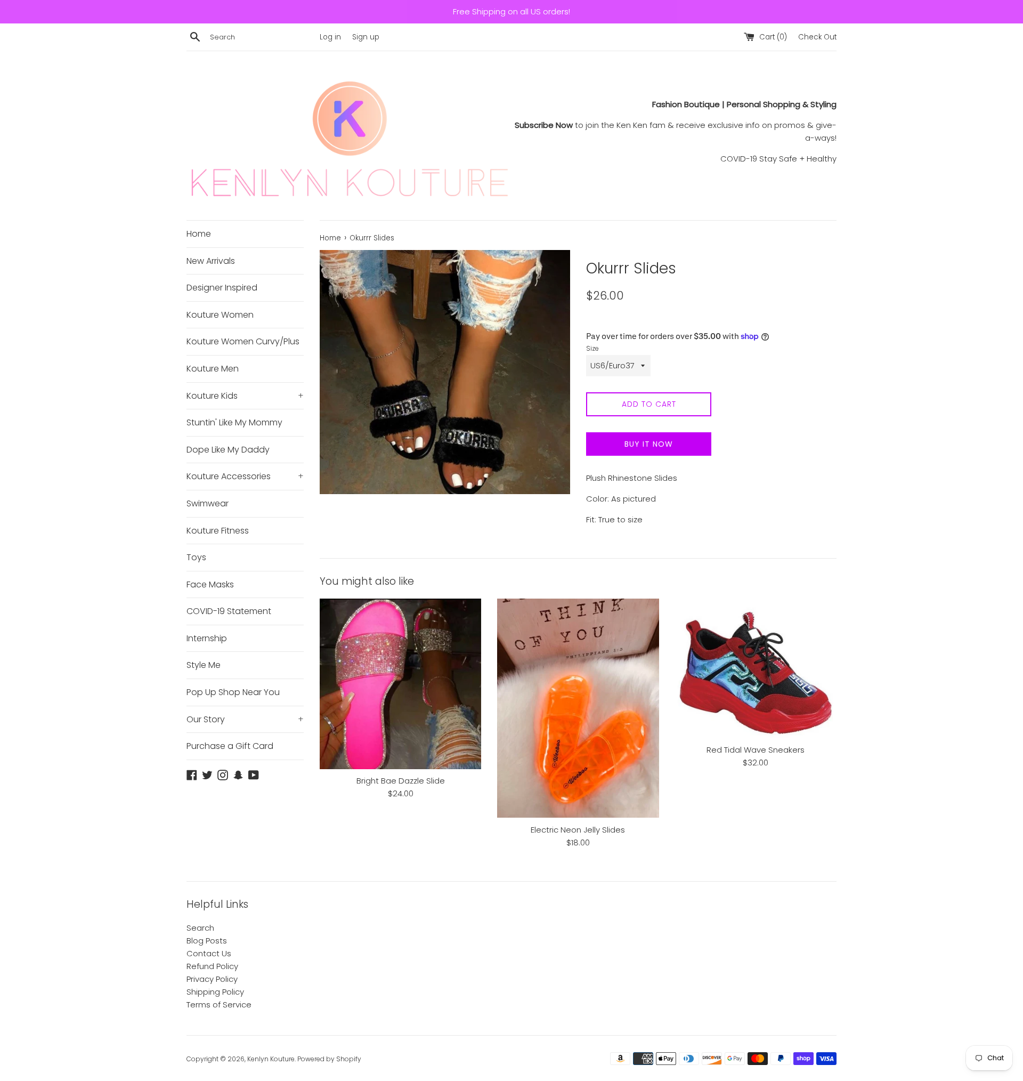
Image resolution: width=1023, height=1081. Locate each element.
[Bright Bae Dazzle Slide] (400, 684)
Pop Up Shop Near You (233, 692)
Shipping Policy (215, 991)
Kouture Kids (245, 396)
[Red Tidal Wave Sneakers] (756, 668)
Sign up (365, 37)
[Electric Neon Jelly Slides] (578, 708)
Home (198, 234)
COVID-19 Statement (228, 611)
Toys (196, 557)
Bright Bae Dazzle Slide (400, 780)
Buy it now (648, 444)
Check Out (817, 37)
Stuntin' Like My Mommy (234, 422)
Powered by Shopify (329, 1058)
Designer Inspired (221, 287)
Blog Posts (206, 940)
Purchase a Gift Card (229, 746)
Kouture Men (212, 368)
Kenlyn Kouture (271, 1058)
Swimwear (207, 503)
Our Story (245, 719)
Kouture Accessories (245, 476)
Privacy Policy (212, 979)
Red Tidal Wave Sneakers (756, 749)
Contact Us (208, 953)
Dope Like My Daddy (228, 449)
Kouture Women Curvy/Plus (242, 341)
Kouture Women (220, 315)
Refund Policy (212, 966)
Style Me (203, 665)
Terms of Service (218, 1004)
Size (592, 348)
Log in (330, 37)
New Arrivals (210, 261)
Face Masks (210, 584)
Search (200, 927)
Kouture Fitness (217, 531)
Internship (206, 638)
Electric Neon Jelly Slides (578, 829)
